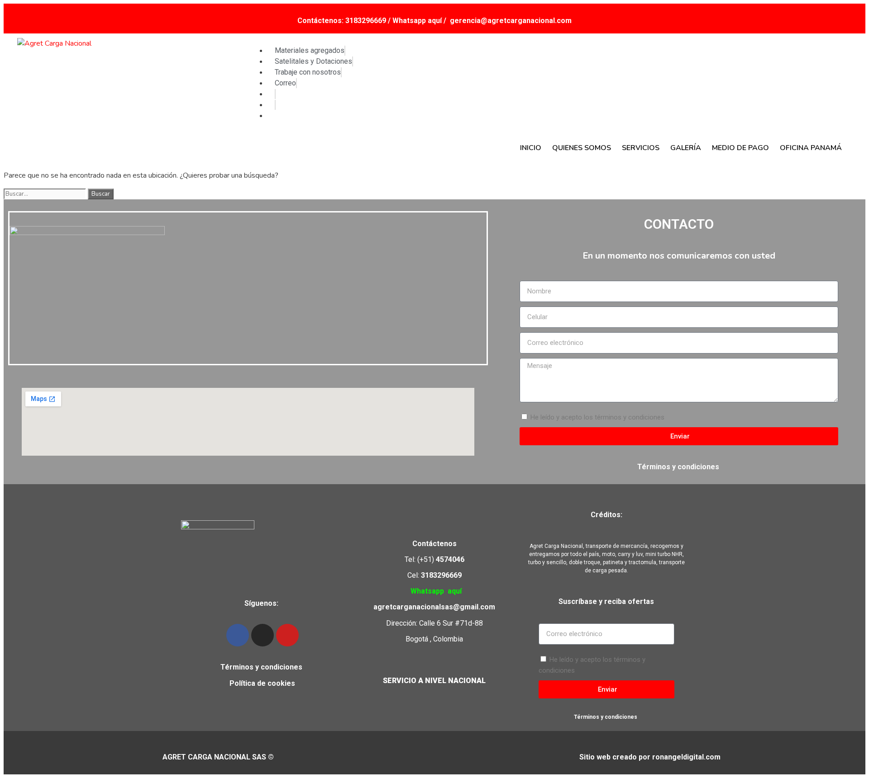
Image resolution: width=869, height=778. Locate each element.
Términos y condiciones (679, 466)
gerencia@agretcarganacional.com (511, 20)
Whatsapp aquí (418, 20)
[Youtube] (287, 635)
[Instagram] (262, 635)
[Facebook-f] (237, 635)
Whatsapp (427, 591)
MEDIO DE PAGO (740, 148)
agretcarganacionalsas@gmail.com (434, 607)
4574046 (450, 559)
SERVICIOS (640, 148)
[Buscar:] (46, 193)
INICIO (530, 148)
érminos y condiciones (263, 667)
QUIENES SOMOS (581, 148)
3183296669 (365, 20)
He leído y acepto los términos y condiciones (597, 417)
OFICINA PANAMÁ (811, 148)
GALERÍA (685, 148)
